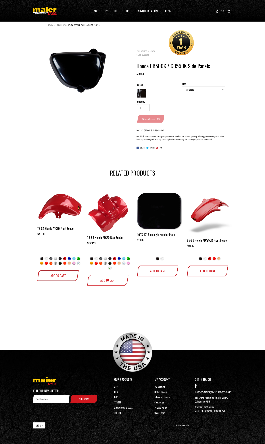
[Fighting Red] (46, 264)
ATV (116, 387)
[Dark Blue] (69, 259)
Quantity (141, 102)
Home (50, 25)
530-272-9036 (224, 392)
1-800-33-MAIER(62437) (206, 392)
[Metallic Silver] (55, 264)
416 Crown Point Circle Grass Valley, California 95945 (211, 399)
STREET (117, 402)
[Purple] (78, 264)
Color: (140, 85)
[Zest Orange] (51, 264)
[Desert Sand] (69, 264)
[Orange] (64, 264)
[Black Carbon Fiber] (51, 259)
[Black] (41, 259)
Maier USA (185, 425)
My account (159, 387)
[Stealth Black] (60, 259)
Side (184, 84)
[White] (46, 259)
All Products (60, 25)
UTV (116, 392)
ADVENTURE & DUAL (123, 407)
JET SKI (117, 413)
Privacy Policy (160, 407)
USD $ (38, 425)
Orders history (160, 392)
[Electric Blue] (74, 259)
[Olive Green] (60, 264)
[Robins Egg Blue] (123, 264)
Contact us (159, 402)
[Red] (64, 259)
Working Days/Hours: (210, 409)
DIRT (116, 397)
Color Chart (159, 413)
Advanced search (162, 397)
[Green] (78, 259)
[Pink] (74, 264)
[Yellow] (41, 264)
